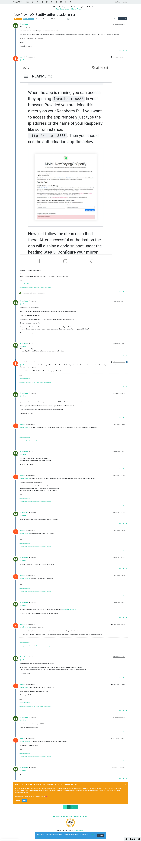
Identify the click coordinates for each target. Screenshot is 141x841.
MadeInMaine (24, 24)
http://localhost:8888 (69, 609)
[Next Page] (76, 807)
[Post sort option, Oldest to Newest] (114, 18)
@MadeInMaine (31, 57)
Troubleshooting (29, 18)
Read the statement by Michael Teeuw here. (70, 9)
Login (24, 800)
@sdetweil (33, 301)
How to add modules (25, 284)
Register (18, 800)
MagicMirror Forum (21, 2)
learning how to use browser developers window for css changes (35, 287)
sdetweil (22, 57)
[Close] (125, 784)
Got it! (100, 835)
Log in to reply (122, 19)
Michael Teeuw (78, 830)
